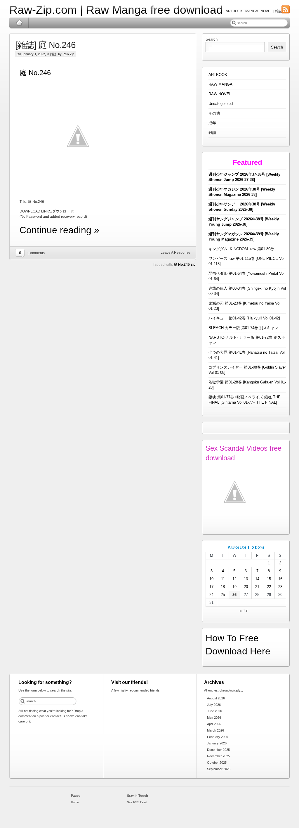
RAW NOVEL (219, 94)
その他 (214, 113)
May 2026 (214, 717)
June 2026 (214, 711)
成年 (212, 123)
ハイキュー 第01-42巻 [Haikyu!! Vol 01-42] (244, 318)
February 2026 (217, 737)
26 (234, 594)
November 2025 (218, 756)
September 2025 (218, 769)
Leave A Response (175, 252)
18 (223, 587)
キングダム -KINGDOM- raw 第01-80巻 (241, 249)
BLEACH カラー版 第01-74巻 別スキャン (243, 328)
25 (223, 594)
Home (19, 23)
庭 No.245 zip (184, 264)
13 (246, 579)
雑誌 (53, 54)
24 (211, 594)
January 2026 (217, 743)
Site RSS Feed (137, 802)
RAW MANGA (220, 84)
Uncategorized (220, 103)
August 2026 (216, 698)
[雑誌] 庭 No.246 (45, 45)
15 (269, 579)
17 (211, 587)
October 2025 (217, 762)
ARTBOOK (217, 74)
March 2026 (215, 730)
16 (280, 579)
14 (257, 579)
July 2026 (214, 704)
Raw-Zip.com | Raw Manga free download (116, 10)
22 (269, 587)
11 (223, 579)
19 (234, 587)
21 (257, 587)
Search (212, 39)
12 (234, 579)
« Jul (243, 611)
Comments (36, 253)
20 (246, 587)
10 (211, 579)
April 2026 (214, 724)
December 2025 (218, 749)
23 (280, 587)
